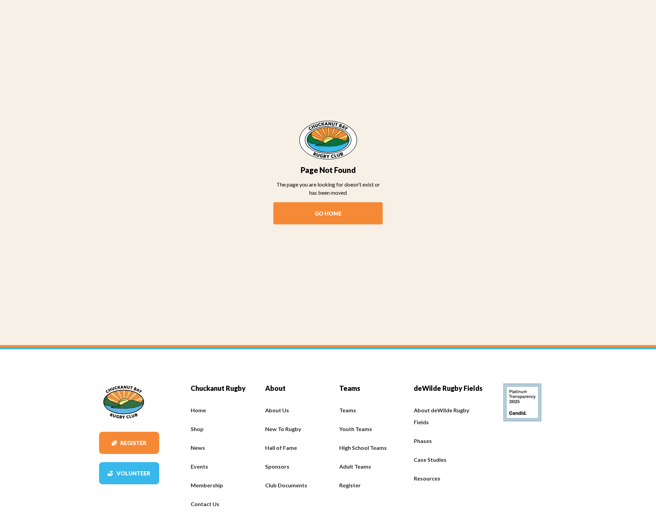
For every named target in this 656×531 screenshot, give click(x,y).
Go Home (328, 213)
